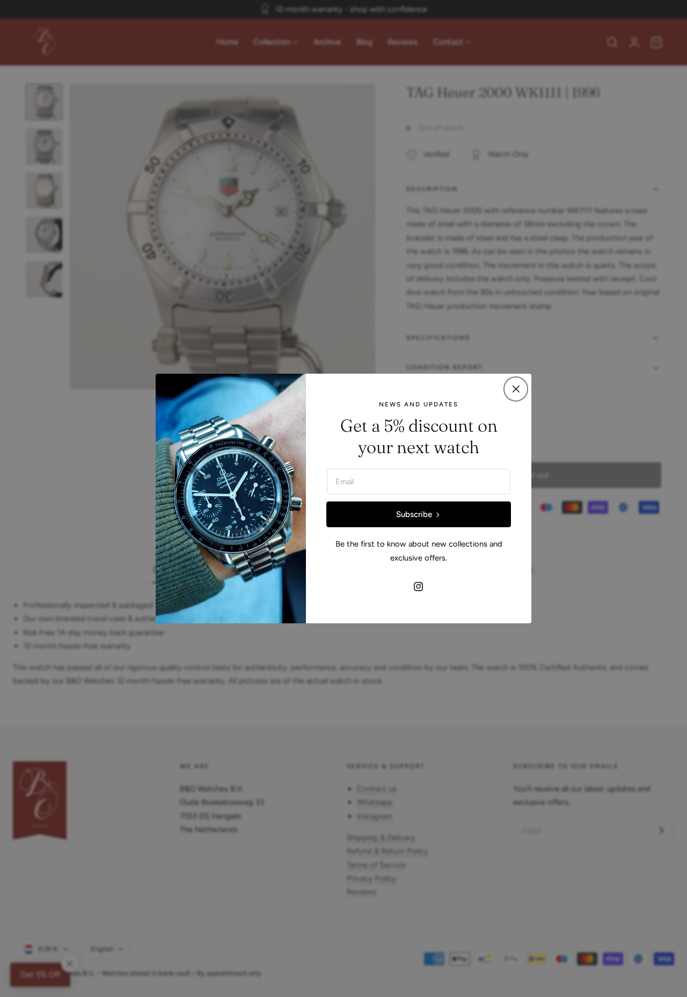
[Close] (516, 389)
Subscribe (414, 514)
